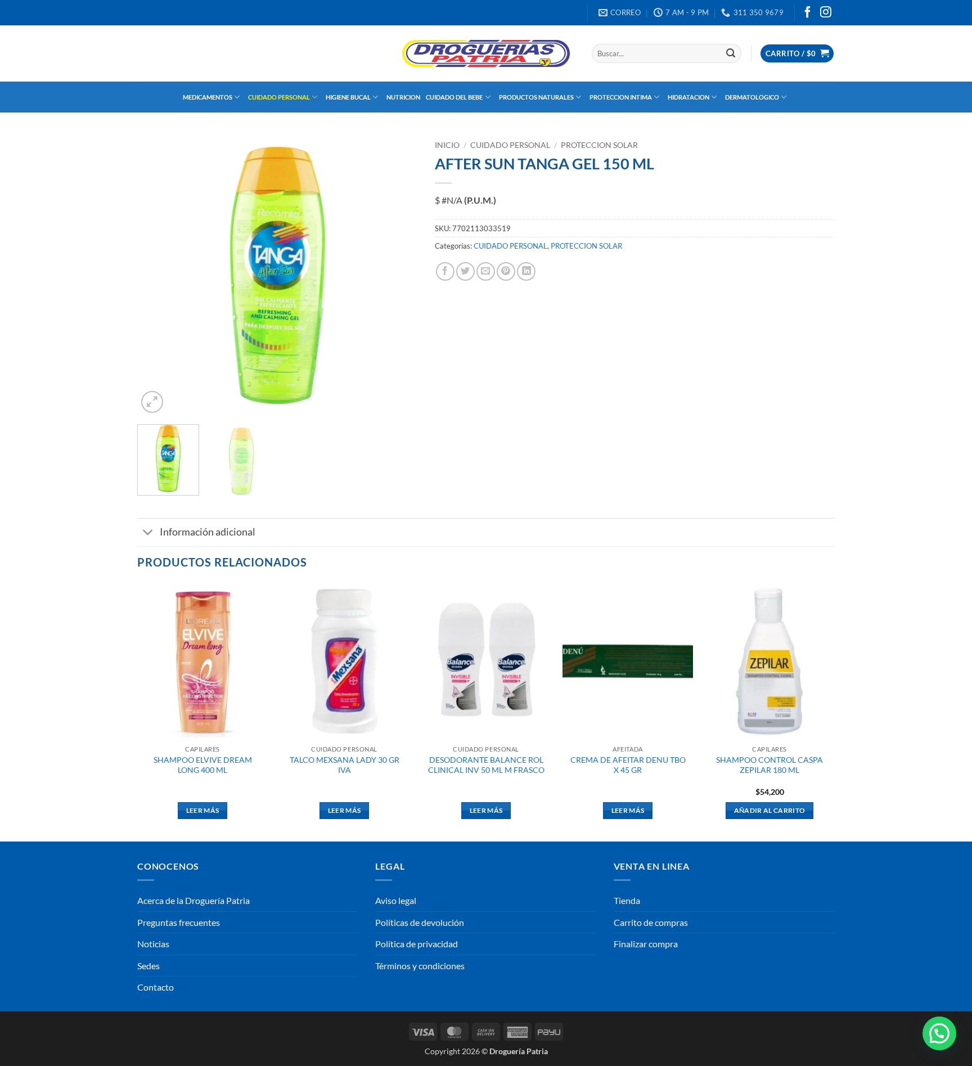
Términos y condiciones (420, 965)
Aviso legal (395, 900)
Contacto (155, 987)
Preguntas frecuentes (178, 922)
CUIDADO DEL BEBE (454, 97)
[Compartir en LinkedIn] (526, 271)
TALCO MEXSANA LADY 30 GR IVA (344, 765)
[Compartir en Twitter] (465, 271)
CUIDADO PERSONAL (279, 97)
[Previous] (157, 276)
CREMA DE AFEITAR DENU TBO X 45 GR (628, 765)
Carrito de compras (651, 922)
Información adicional (207, 532)
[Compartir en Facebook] (445, 271)
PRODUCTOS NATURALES (536, 97)
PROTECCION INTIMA (621, 97)
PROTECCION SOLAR (599, 145)
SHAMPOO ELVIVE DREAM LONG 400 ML (203, 765)
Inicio (447, 145)
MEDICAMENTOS (207, 97)
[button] (797, 53)
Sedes (148, 965)
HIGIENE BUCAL (348, 97)
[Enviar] (730, 53)
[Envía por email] (485, 271)
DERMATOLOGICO (752, 97)
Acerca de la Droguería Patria (193, 900)
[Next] (398, 276)
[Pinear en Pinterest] (506, 271)
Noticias (153, 943)
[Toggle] (148, 533)
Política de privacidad (416, 943)
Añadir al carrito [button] (770, 810)
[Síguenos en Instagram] (825, 13)
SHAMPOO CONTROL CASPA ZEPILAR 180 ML (769, 765)
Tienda (627, 900)
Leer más (202, 810)
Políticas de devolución (419, 922)
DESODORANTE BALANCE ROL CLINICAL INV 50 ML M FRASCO (486, 765)
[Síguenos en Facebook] (807, 13)
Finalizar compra (646, 943)
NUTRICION (403, 97)
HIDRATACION (688, 97)
